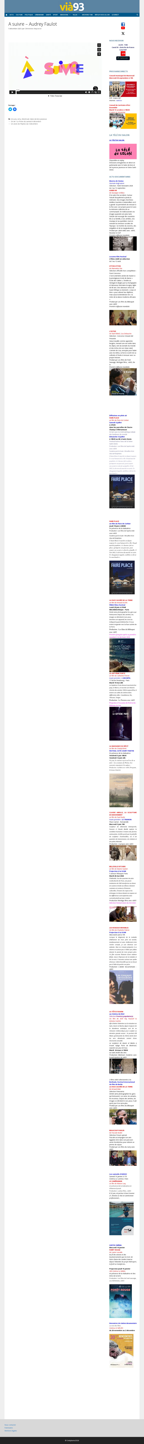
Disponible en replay (116, 160)
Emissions (64, 15)
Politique (29, 15)
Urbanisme (39, 15)
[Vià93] (6, 15)
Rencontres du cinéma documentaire (123, 1323)
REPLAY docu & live (102, 15)
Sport (55, 15)
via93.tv (119, 100)
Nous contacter (10, 1425)
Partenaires (8, 1428)
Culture (19, 15)
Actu (12, 15)
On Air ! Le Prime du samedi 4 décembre (26, 121)
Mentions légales (10, 1431)
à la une (14, 119)
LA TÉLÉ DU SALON (117, 140)
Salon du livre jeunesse (38, 119)
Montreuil (25, 119)
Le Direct (115, 15)
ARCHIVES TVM (87, 15)
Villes (75, 15)
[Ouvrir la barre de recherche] (137, 15)
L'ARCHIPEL (126, 678)
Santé (48, 15)
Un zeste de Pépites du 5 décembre (24, 124)
